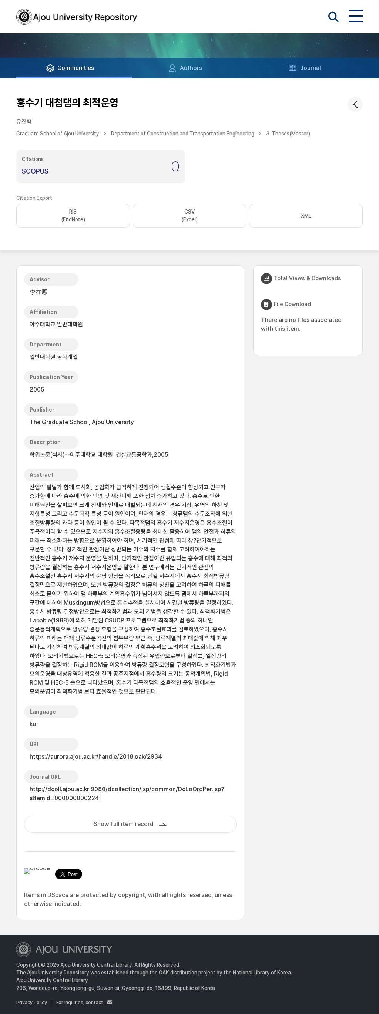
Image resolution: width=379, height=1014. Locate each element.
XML (306, 216)
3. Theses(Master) (288, 134)
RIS (73, 215)
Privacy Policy (31, 1002)
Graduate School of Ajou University (57, 134)
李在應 (38, 291)
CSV (189, 215)
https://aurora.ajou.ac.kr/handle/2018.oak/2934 (96, 756)
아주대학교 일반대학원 (56, 324)
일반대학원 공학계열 (54, 356)
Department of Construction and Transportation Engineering (182, 134)
